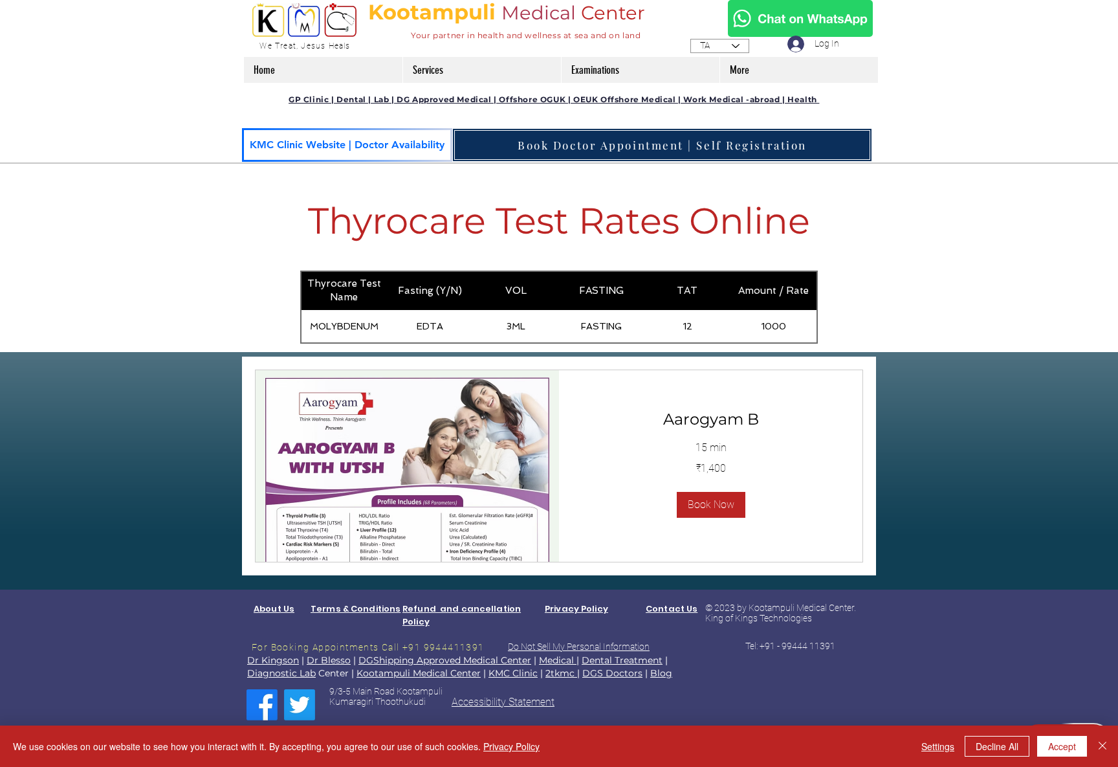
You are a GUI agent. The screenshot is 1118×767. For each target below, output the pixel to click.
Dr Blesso (329, 660)
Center (615, 12)
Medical (538, 12)
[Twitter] (299, 704)
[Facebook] (262, 704)
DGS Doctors (612, 673)
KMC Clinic (513, 673)
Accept (1062, 746)
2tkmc (561, 673)
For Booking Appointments (317, 647)
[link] (711, 419)
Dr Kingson (273, 660)
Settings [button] (937, 746)
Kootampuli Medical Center (418, 673)
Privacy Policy (511, 746)
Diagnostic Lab (281, 673)
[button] (481, 70)
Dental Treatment (622, 660)
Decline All (997, 746)
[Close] (1102, 746)
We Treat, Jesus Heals (304, 45)
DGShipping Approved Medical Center (444, 660)
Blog (661, 673)
